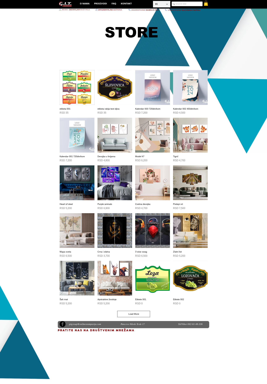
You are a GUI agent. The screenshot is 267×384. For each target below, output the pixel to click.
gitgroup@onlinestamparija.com (85, 324)
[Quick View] (77, 87)
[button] (206, 3)
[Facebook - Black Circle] (62, 324)
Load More (133, 314)
